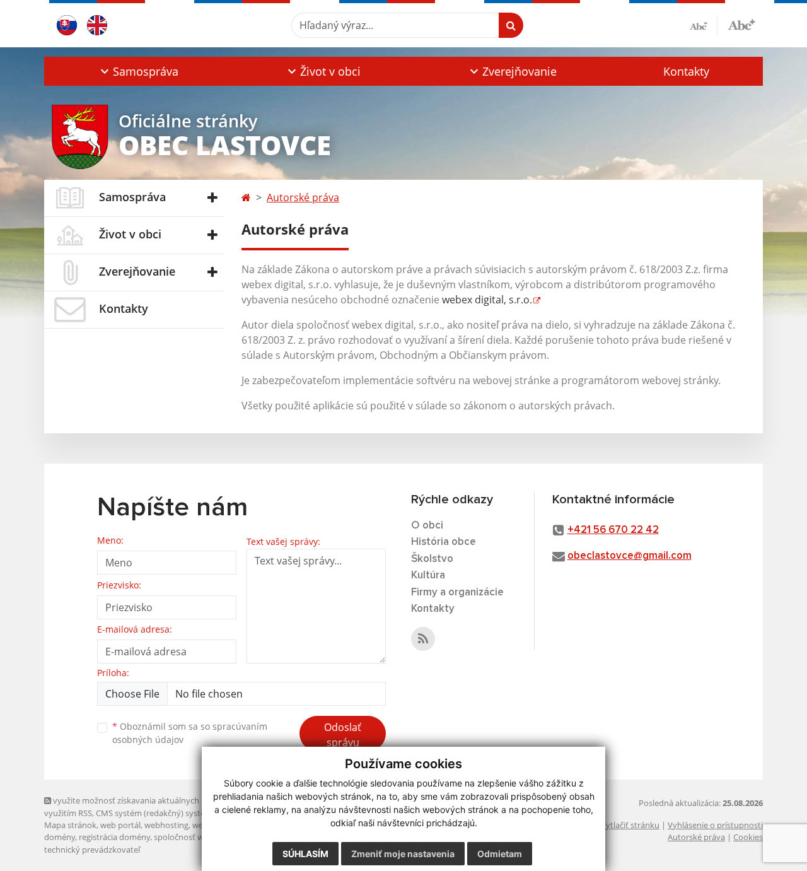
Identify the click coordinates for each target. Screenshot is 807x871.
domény (59, 837)
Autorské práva (303, 197)
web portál (120, 825)
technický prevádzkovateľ (92, 849)
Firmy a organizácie (457, 592)
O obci (427, 525)
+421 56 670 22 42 (613, 530)
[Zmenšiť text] (703, 25)
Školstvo (432, 559)
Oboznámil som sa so (189, 732)
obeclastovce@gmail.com (629, 556)
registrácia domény (114, 837)
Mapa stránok (70, 825)
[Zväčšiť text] (741, 23)
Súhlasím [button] (305, 853)
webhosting (166, 825)
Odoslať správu (342, 734)
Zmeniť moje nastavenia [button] (403, 853)
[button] (137, 71)
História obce (443, 542)
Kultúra (428, 575)
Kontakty (686, 71)
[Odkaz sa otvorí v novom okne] (423, 639)
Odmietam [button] (499, 853)
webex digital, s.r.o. (487, 300)
